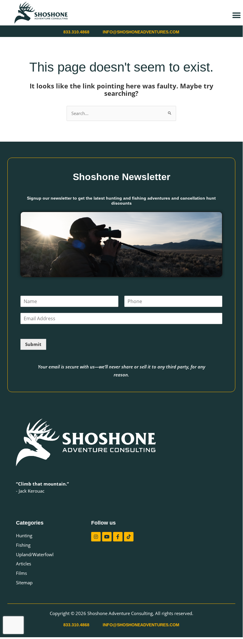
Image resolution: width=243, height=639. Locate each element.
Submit (33, 344)
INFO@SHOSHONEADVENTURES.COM (141, 32)
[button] (236, 15)
